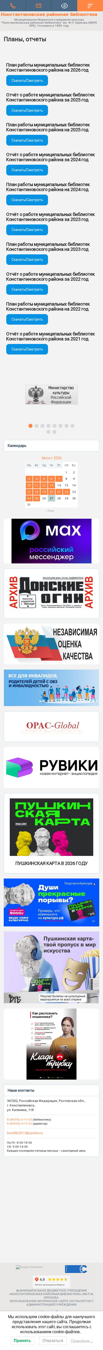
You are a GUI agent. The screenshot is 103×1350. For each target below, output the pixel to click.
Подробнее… (82, 1341)
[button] (51, 399)
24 (29, 498)
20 (51, 492)
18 (36, 492)
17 (29, 492)
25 (36, 498)
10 (29, 485)
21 (59, 492)
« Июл (50, 510)
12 (44, 485)
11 (36, 485)
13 (51, 485)
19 (44, 492)
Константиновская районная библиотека (49, 14)
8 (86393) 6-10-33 (20, 1119)
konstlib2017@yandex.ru (25, 1133)
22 (66, 492)
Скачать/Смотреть (27, 81)
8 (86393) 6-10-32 (19, 1123)
